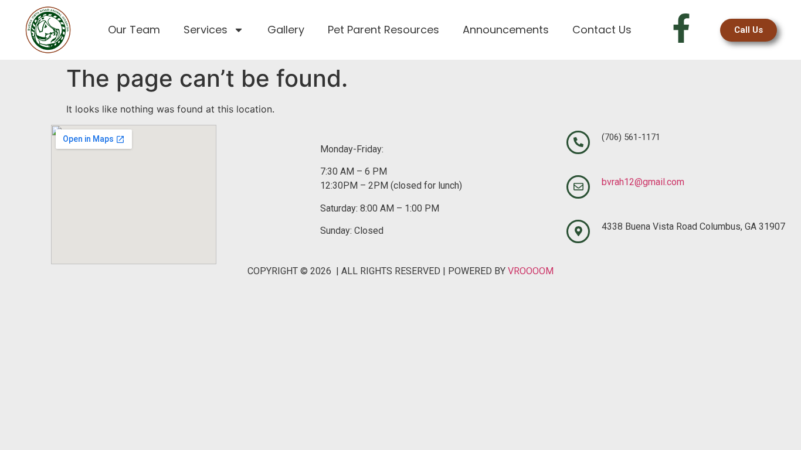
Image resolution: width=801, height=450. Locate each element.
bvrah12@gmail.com (643, 182)
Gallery (285, 29)
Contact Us (602, 29)
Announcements (506, 29)
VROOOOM (531, 271)
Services (206, 29)
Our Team (134, 29)
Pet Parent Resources (383, 29)
